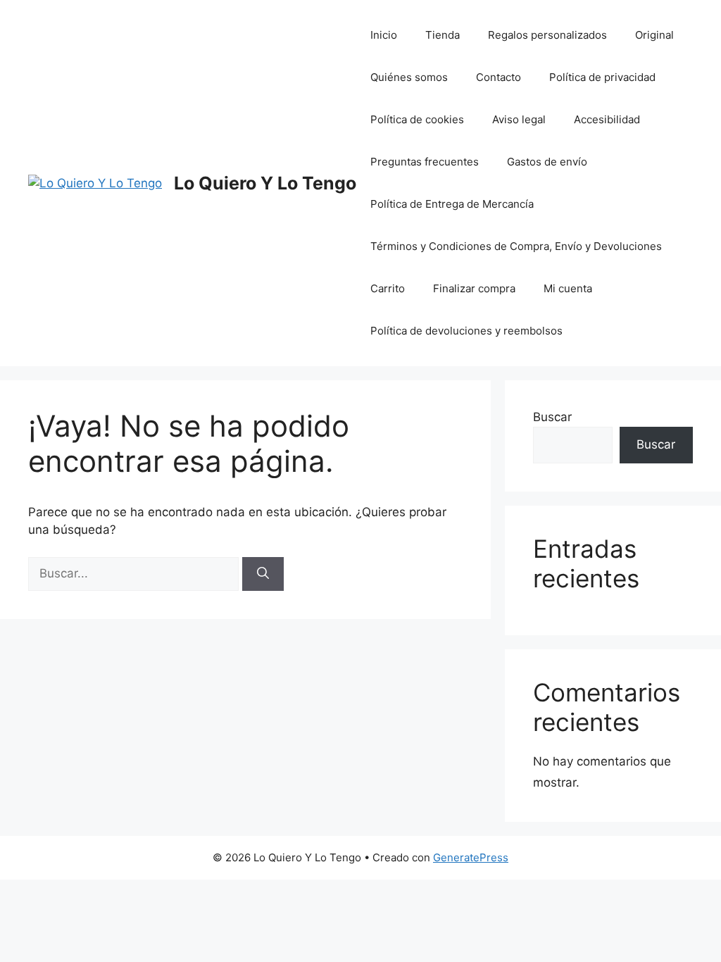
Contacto (498, 77)
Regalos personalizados (547, 35)
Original (654, 35)
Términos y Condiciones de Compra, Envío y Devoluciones (516, 246)
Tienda (442, 35)
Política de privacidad (602, 77)
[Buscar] (263, 574)
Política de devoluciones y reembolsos (466, 330)
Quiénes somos (409, 77)
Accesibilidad (607, 119)
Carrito (387, 288)
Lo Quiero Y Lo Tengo (265, 183)
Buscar (552, 417)
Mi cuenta (568, 288)
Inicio (383, 35)
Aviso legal (519, 119)
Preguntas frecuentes (424, 161)
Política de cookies (417, 119)
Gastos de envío (547, 161)
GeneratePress (470, 857)
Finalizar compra (474, 288)
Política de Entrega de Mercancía (452, 204)
